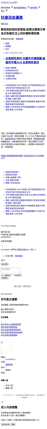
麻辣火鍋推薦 (10, 68)
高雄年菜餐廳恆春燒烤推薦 (12, 156)
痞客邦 (20, 250)
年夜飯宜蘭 (10, 76)
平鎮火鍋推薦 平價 (13, 177)
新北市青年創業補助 (9, 335)
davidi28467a (6, 237)
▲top (3, 260)
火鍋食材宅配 (10, 79)
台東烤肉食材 (10, 139)
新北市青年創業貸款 (9, 327)
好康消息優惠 (12, 17)
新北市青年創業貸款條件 (11, 330)
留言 (25, 250)
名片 (7, 49)
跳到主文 (4, 24)
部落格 (8, 46)
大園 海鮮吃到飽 (12, 180)
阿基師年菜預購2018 (13, 73)
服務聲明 (24, 397)
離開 (13, 424)
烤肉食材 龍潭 (11, 175)
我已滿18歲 (5, 424)
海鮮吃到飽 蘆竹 (12, 172)
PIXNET (10, 395)
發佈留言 (5, 278)
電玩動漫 (18, 256)
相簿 (7, 43)
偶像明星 (19, 39)
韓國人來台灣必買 (12, 183)
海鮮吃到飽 (40, 139)
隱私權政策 (40, 395)
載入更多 (5, 264)
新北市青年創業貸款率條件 (12, 333)
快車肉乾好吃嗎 (11, 71)
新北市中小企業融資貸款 (11, 324)
